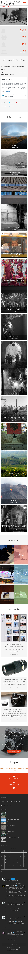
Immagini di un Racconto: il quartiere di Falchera (14, 417)
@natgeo (19, 884)
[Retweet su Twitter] (15, 882)
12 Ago (19, 902)
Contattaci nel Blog (14, 750)
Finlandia (9, 812)
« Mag (2, 871)
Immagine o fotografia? (14, 643)
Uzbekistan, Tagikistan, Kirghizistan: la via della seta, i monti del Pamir (14, 253)
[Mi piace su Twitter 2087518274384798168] (11, 927)
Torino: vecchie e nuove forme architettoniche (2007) (14, 226)
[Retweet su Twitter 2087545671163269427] (8, 912)
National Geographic (11, 884)
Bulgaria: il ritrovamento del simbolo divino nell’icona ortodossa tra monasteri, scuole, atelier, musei (14, 526)
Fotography (18, 950)
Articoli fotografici (14, 228)
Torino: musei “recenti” (14, 308)
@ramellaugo (16, 932)
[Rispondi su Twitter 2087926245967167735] (6, 898)
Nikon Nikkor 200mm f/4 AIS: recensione (14, 678)
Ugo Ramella (9, 932)
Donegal (14, 144)
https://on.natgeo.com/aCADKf (17, 896)
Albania (14, 445)
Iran (14, 390)
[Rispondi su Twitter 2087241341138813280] (6, 939)
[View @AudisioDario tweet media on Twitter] (17, 935)
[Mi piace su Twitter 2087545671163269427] (11, 912)
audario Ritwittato (19, 882)
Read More (14, 653)
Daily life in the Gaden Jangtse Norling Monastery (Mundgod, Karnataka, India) (14, 281)
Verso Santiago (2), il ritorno (13, 818)
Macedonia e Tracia (14, 335)
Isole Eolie (14, 499)
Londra (14, 199)
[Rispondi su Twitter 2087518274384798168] (6, 927)
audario (10, 902)
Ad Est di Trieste (10, 830)
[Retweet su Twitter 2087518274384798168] (8, 927)
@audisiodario (14, 902)
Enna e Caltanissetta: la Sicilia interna (14, 472)
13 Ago (23, 884)
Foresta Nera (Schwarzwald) (13, 837)
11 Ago (21, 932)
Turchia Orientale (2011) (14, 172)
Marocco (14, 363)
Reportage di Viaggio (14, 146)
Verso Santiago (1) (11, 824)
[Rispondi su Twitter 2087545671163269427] (6, 912)
